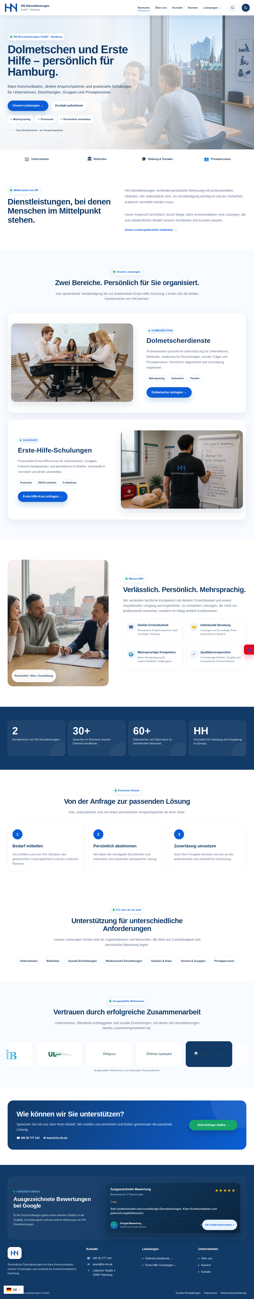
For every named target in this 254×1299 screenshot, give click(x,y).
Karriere (193, 7)
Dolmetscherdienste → (159, 1258)
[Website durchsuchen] (232, 8)
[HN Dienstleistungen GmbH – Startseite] (15, 1253)
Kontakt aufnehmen (69, 105)
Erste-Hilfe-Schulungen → (161, 1265)
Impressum (210, 1292)
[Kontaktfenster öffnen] (249, 650)
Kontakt (177, 7)
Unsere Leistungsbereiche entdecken (151, 229)
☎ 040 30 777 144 (28, 1137)
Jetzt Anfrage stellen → (213, 1125)
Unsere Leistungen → (28, 105)
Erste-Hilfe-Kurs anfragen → (42, 496)
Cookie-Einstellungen (188, 1292)
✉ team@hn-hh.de (55, 1137)
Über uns (161, 7)
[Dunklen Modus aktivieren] (246, 8)
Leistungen (212, 7)
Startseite (144, 7)
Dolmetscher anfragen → (169, 392)
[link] (173, 1208)
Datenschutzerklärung (233, 1292)
